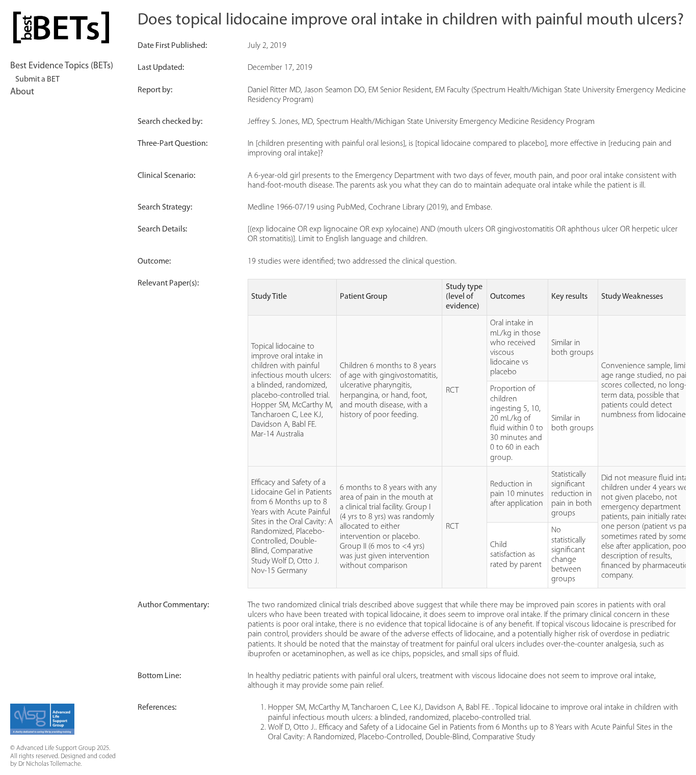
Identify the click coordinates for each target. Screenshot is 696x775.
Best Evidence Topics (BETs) (61, 66)
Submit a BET (37, 79)
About (22, 92)
